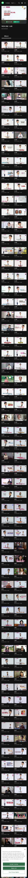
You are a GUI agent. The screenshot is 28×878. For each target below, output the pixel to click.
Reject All (14, 868)
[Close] (25, 849)
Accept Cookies (14, 864)
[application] (14, 13)
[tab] (6, 36)
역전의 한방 (4, 26)
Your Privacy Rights (14, 872)
